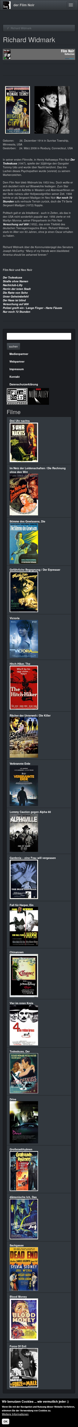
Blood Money (18, 1296)
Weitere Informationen (15, 1414)
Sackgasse (17, 1245)
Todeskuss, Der (20, 1051)
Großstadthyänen (21, 1149)
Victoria (15, 618)
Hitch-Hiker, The (20, 664)
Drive (13, 1099)
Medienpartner (18, 354)
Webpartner (16, 361)
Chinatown (17, 952)
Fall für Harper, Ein (22, 905)
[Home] (6, 5)
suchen (13, 346)
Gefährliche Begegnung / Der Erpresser (35, 569)
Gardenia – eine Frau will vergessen (33, 858)
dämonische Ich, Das (23, 1197)
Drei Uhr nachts (20, 421)
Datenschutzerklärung (23, 384)
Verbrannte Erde (20, 763)
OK (6, 1421)
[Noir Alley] (38, 396)
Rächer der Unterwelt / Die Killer (30, 715)
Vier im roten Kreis (21, 1003)
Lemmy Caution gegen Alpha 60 (30, 812)
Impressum (16, 369)
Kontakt (14, 377)
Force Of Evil (18, 1346)
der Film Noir (23, 4)
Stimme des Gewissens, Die (27, 521)
